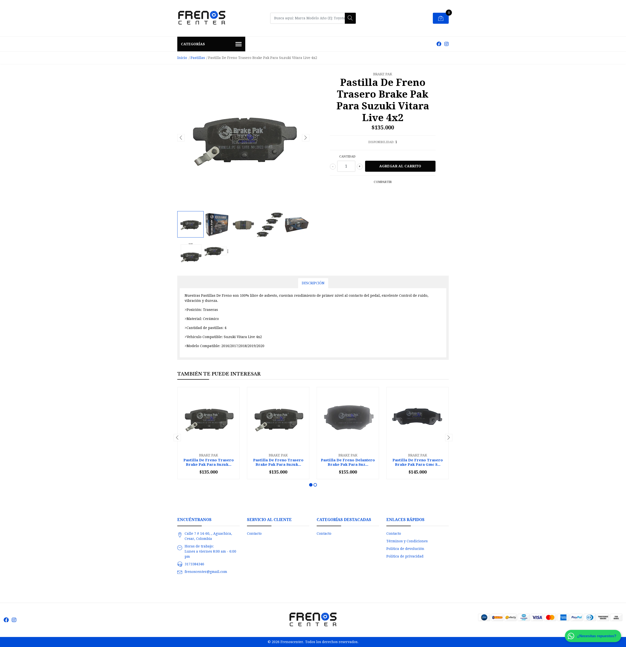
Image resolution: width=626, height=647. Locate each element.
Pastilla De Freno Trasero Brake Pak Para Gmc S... (417, 462)
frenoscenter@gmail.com (206, 572)
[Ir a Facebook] (438, 44)
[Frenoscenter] (201, 18)
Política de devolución (405, 549)
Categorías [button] (193, 44)
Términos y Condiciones (407, 541)
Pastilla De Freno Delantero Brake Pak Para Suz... (348, 462)
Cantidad (347, 156)
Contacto (254, 533)
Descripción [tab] (313, 283)
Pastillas (197, 58)
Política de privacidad (405, 556)
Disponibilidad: (381, 142)
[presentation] (181, 137)
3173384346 (194, 564)
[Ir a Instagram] (446, 44)
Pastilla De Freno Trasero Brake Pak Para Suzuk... (208, 462)
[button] (311, 485)
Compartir (383, 182)
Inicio (182, 58)
